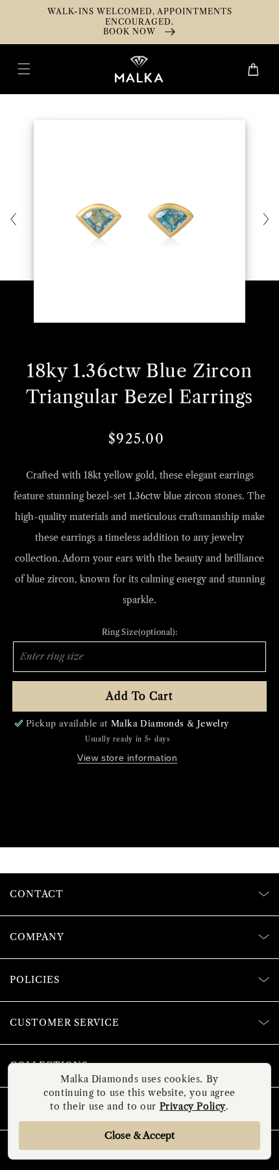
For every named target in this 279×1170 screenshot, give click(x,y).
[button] (24, 69)
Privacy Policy (193, 1106)
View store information (127, 758)
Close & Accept (139, 1135)
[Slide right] (266, 220)
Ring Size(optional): (140, 632)
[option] (139, 221)
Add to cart (139, 696)
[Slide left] (13, 220)
